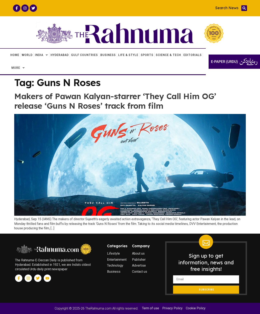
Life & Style (128, 55)
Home (14, 55)
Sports (147, 55)
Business (108, 55)
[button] (244, 8)
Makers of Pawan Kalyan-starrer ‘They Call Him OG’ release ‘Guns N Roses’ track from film (115, 101)
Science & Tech (168, 55)
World (27, 55)
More (15, 67)
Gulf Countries (84, 55)
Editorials (192, 55)
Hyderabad (60, 55)
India (39, 55)
